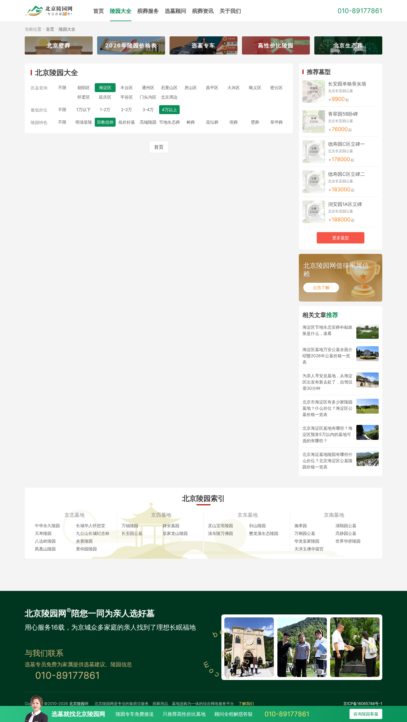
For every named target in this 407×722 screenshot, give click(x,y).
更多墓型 (340, 237)
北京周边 (169, 97)
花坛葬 (212, 122)
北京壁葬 (59, 45)
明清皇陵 (83, 122)
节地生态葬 (169, 122)
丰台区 (126, 87)
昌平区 (212, 87)
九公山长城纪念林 (92, 533)
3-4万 (148, 109)
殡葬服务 (148, 11)
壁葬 (255, 122)
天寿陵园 (43, 533)
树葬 (191, 122)
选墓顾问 (175, 11)
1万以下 (83, 109)
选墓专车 (203, 45)
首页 (98, 11)
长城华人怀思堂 (90, 525)
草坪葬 (276, 122)
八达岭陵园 (45, 541)
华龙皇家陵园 (306, 541)
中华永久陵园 (47, 525)
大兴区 (233, 87)
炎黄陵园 (84, 541)
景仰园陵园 (86, 548)
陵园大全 (120, 11)
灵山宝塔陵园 (220, 525)
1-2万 (105, 109)
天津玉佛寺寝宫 (309, 548)
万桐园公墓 (304, 533)
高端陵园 (148, 122)
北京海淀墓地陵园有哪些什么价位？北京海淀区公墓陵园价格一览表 (327, 460)
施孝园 (300, 525)
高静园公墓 (345, 533)
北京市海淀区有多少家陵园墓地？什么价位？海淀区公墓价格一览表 (327, 408)
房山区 (190, 87)
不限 (62, 87)
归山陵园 (257, 525)
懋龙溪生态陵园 (263, 533)
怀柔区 (83, 97)
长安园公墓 (132, 533)
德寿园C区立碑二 (346, 174)
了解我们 (246, 703)
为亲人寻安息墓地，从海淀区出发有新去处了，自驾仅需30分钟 (327, 382)
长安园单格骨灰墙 (347, 84)
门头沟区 (148, 97)
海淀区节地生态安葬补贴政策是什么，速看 (327, 330)
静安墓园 (171, 525)
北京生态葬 (348, 45)
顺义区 (255, 87)
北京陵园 (77, 703)
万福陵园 (130, 525)
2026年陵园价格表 (131, 45)
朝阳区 (83, 87)
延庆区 (105, 97)
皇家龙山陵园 (175, 533)
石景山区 (169, 87)
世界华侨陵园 (348, 541)
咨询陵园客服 (365, 713)
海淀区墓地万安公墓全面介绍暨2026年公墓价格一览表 (327, 355)
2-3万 (126, 109)
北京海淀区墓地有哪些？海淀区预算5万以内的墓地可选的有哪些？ (327, 434)
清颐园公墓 (345, 525)
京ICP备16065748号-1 (362, 703)
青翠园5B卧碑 (343, 114)
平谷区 (126, 97)
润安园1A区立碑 (345, 204)
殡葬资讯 (203, 11)
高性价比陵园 (276, 45)
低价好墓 (126, 122)
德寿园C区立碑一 (346, 144)
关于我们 (230, 11)
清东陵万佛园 (220, 533)
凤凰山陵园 (45, 548)
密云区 (276, 87)
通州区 (148, 87)
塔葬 (233, 122)
